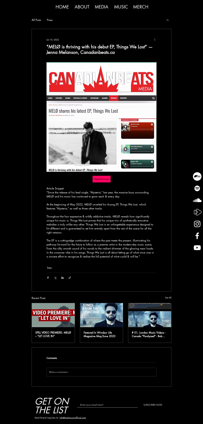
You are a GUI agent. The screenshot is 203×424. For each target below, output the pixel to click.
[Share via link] (69, 277)
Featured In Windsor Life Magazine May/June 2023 (99, 334)
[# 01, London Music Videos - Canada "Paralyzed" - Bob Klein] (149, 315)
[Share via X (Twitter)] (55, 277)
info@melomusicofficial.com (72, 417)
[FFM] (197, 212)
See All (168, 297)
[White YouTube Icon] (197, 247)
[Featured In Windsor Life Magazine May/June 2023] (101, 315)
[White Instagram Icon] (197, 224)
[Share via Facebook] (48, 277)
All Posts (36, 20)
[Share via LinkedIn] (62, 277)
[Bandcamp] (197, 176)
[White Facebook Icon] (197, 236)
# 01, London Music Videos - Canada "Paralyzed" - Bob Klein (148, 334)
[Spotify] (197, 188)
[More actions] (154, 39)
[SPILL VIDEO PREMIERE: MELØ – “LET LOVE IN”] (53, 315)
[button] (101, 7)
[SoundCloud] (197, 200)
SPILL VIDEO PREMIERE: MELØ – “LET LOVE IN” (53, 334)
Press (50, 20)
